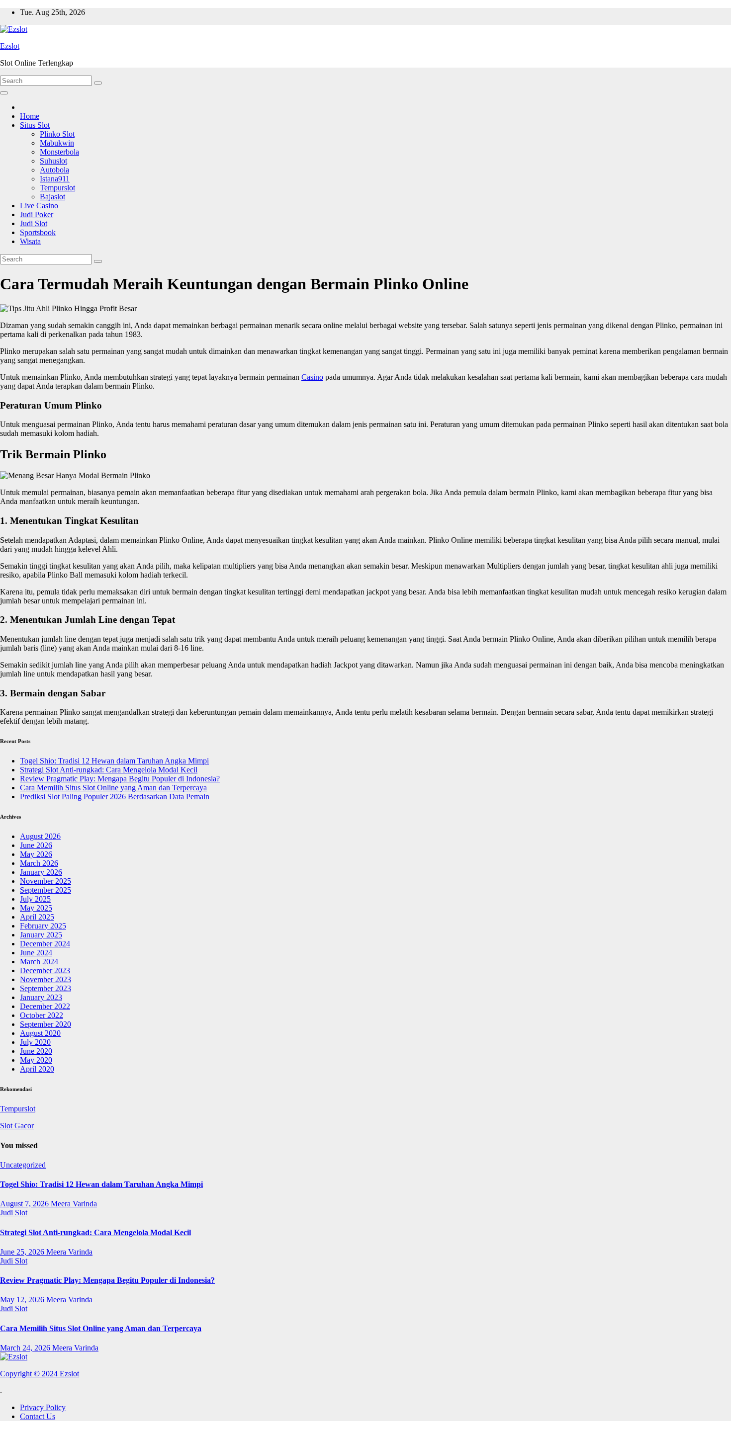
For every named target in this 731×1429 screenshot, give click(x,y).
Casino (312, 377)
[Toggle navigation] (4, 92)
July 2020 (35, 1042)
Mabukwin (57, 143)
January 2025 (41, 934)
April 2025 (37, 917)
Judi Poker (36, 214)
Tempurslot (57, 187)
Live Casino (39, 205)
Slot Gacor (17, 1125)
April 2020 (37, 1069)
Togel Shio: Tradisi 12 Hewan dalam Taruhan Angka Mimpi (114, 761)
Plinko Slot (57, 134)
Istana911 (55, 178)
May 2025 (36, 908)
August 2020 (40, 1033)
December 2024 (45, 943)
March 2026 (39, 863)
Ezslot (9, 46)
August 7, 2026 (25, 1203)
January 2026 (41, 872)
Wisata (30, 241)
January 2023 (41, 997)
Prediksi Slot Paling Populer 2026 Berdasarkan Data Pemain (114, 796)
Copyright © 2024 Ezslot (39, 1373)
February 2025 (43, 926)
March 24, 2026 (26, 1348)
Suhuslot (53, 161)
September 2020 (45, 1024)
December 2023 (45, 970)
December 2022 (45, 1006)
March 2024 (39, 961)
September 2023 (45, 988)
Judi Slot (33, 223)
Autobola (54, 170)
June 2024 (36, 952)
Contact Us (37, 1416)
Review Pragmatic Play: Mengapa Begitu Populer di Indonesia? (120, 778)
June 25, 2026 (23, 1252)
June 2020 (36, 1051)
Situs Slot (35, 125)
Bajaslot (52, 196)
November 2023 (45, 979)
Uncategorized (23, 1165)
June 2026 (36, 845)
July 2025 (35, 899)
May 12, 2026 (23, 1299)
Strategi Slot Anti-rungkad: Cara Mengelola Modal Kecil (108, 769)
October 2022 (41, 1015)
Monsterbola (59, 152)
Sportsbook (38, 232)
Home (29, 116)
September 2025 (45, 890)
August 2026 (40, 836)
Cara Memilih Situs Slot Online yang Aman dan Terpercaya (113, 787)
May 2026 (36, 854)
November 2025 (45, 881)
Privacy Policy (43, 1407)
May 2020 (36, 1060)
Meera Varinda (74, 1203)
